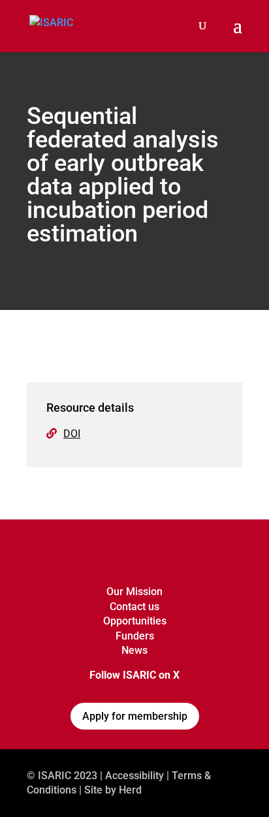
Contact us (134, 606)
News (134, 650)
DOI (71, 433)
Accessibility (134, 775)
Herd (130, 790)
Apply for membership (134, 716)
